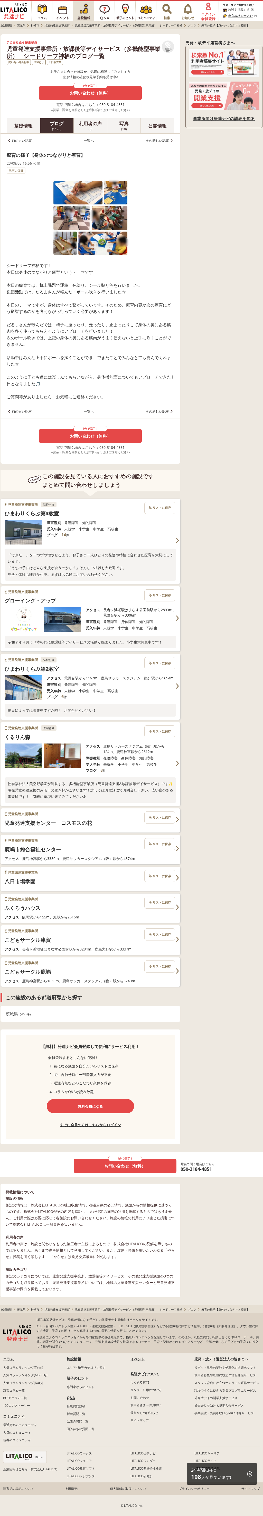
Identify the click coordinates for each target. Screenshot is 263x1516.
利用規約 (72, 1489)
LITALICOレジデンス (81, 1476)
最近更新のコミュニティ (20, 1425)
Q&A (71, 1397)
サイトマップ (139, 1420)
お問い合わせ (139, 1397)
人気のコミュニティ (17, 1432)
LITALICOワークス (79, 1453)
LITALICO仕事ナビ (143, 1453)
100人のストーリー (16, 1405)
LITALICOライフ (205, 1461)
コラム (8, 1358)
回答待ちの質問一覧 (81, 1429)
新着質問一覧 (76, 1414)
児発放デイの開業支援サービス (216, 1398)
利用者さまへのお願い (145, 1405)
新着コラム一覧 (14, 1390)
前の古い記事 (22, 140)
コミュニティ (14, 1416)
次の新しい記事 (157, 140)
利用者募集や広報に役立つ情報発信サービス (225, 1375)
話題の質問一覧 (77, 1421)
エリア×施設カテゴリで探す (86, 1367)
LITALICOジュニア (79, 1461)
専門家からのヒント (81, 1387)
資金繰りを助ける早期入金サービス (219, 1405)
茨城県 (18, 1014)
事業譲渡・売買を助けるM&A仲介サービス (224, 1413)
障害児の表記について (18, 1489)
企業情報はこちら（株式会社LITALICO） (31, 1469)
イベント (137, 1358)
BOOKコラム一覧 (15, 1398)
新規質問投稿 (76, 1406)
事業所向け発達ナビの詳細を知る (224, 118)
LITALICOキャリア (207, 1453)
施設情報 (74, 1358)
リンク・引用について (145, 1390)
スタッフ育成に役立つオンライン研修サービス (226, 1383)
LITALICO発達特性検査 (146, 1468)
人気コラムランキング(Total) (23, 1367)
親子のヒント (77, 1378)
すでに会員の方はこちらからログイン (90, 1124)
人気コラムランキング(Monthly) (25, 1375)
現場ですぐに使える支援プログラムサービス (225, 1390)
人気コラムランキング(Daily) (23, 1383)
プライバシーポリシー (194, 1489)
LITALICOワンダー (143, 1461)
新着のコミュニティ (17, 1440)
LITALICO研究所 (141, 1476)
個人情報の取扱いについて (128, 1489)
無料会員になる (90, 1106)
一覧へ (89, 140)
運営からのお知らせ (144, 1413)
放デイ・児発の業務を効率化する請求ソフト (225, 1367)
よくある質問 (139, 1382)
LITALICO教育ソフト (81, 1468)
